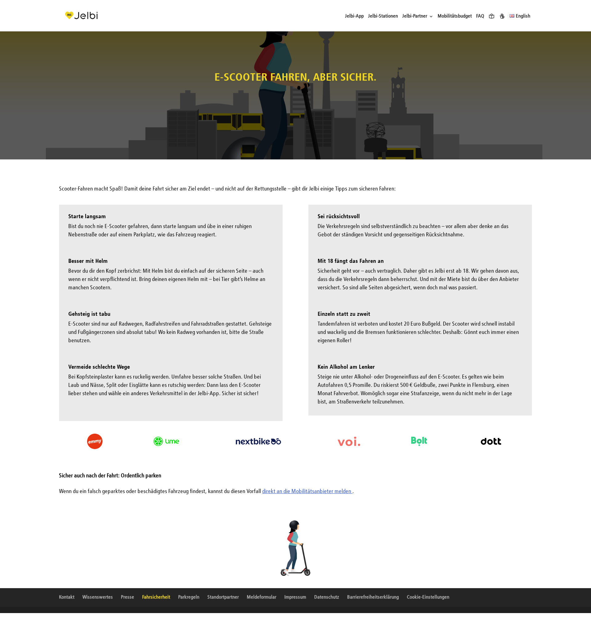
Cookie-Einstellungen (428, 597)
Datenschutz (326, 597)
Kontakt (66, 597)
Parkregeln (188, 597)
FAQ (480, 16)
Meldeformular (261, 597)
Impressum (295, 597)
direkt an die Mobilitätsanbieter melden (307, 491)
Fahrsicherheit (156, 597)
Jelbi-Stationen (383, 16)
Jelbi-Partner (414, 16)
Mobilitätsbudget (455, 16)
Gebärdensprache (502, 16)
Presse (127, 597)
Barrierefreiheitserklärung (373, 597)
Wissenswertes (97, 597)
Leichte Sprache (491, 16)
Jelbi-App (354, 16)
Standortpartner (223, 597)
